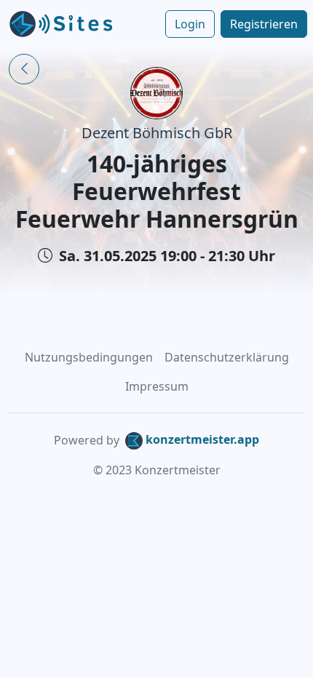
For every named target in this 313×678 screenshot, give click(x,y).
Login (190, 24)
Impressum (157, 386)
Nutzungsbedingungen (89, 357)
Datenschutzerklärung (227, 357)
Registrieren (264, 24)
